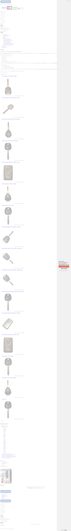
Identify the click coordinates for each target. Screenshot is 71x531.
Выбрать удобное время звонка (64, 270)
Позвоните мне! (64, 266)
